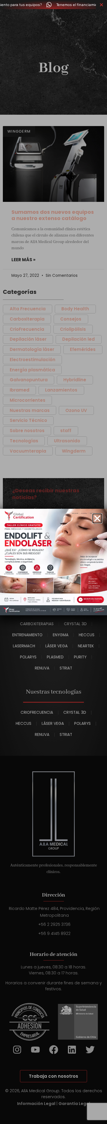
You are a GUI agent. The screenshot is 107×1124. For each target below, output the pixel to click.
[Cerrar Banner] (101, 4)
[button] (97, 518)
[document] (53, 562)
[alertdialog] (53, 4)
